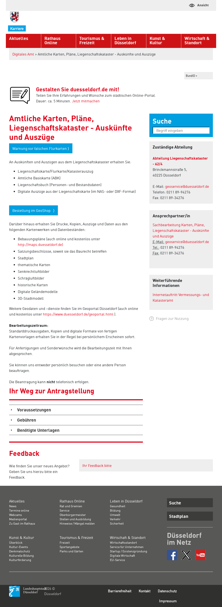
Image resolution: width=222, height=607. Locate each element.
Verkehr (115, 519)
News (12, 506)
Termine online (19, 510)
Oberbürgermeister (73, 515)
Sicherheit (117, 523)
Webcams (15, 515)
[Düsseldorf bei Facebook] (172, 555)
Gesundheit (117, 506)
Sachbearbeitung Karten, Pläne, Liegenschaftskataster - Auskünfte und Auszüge (181, 230)
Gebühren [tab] (26, 420)
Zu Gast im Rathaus (22, 523)
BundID (191, 75)
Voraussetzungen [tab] (34, 409)
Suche (175, 503)
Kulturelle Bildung (21, 555)
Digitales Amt (23, 54)
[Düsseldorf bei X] (186, 555)
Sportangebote (69, 547)
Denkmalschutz (19, 551)
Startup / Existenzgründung (128, 551)
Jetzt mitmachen (86, 100)
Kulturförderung (20, 560)
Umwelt (115, 515)
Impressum (168, 601)
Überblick (16, 542)
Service (64, 510)
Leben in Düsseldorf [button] (125, 40)
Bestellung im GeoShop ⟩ (33, 210)
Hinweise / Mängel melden (77, 523)
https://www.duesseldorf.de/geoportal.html (78, 314)
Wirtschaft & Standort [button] (196, 40)
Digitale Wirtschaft (122, 555)
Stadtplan (178, 516)
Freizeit (65, 542)
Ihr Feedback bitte (97, 465)
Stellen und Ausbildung (75, 519)
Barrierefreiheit (119, 591)
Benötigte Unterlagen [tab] (38, 430)
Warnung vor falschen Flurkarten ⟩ (40, 148)
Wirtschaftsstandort (123, 542)
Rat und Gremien (71, 506)
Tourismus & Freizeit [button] (91, 40)
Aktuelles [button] (18, 38)
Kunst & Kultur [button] (157, 40)
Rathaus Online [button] (52, 40)
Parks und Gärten (71, 551)
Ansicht (203, 5)
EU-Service (117, 560)
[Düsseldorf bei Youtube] (201, 555)
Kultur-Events (18, 547)
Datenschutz (167, 591)
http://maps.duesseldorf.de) (40, 244)
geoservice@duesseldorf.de (187, 186)
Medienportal (18, 519)
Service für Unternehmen (127, 547)
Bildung (115, 510)
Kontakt (144, 591)
